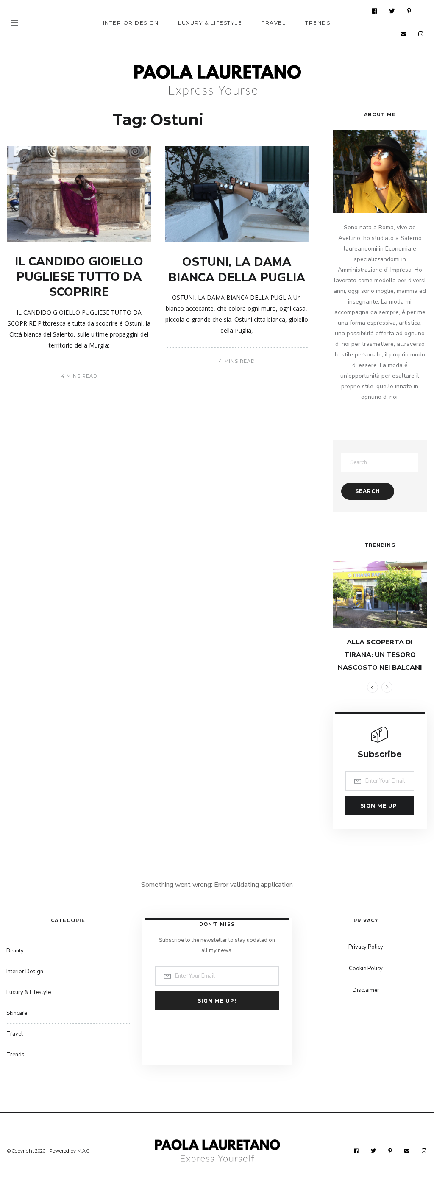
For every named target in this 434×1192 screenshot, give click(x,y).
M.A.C (83, 1151)
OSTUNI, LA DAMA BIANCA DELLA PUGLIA (236, 269)
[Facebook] (374, 11)
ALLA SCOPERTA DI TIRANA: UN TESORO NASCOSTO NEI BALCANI (380, 655)
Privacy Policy (365, 947)
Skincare (16, 1013)
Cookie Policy (366, 968)
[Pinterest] (409, 11)
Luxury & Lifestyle (210, 22)
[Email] (403, 34)
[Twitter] (392, 11)
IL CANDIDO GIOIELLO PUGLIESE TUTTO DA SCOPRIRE (79, 277)
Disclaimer (366, 990)
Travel (274, 22)
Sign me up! (379, 805)
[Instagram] (420, 34)
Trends (317, 22)
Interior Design (131, 22)
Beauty (15, 951)
